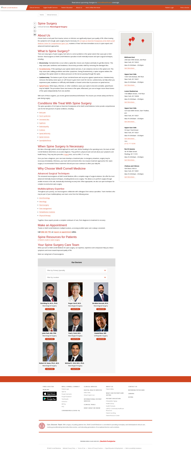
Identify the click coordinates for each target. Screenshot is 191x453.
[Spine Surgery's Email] (35, 34)
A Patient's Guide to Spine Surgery (49, 240)
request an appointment (62, 232)
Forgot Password (66, 396)
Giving (130, 397)
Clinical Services (35, 7)
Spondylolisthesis (45, 140)
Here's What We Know (93, 7)
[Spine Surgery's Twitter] (35, 27)
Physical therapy (45, 215)
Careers (131, 393)
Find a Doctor (48, 386)
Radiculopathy (44, 126)
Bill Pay (64, 404)
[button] (132, 40)
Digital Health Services (50, 7)
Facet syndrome (44, 116)
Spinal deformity (44, 133)
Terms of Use (81, 448)
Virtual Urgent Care (89, 395)
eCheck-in (64, 401)
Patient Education (67, 7)
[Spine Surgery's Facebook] (35, 23)
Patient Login (65, 389)
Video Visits (87, 392)
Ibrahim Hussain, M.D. (100, 303)
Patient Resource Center (113, 415)
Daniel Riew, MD (100, 333)
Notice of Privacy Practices (95, 448)
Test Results (65, 399)
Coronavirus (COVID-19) (71, 410)
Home (42, 15)
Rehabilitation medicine (47, 212)
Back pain (42, 112)
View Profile (50, 309)
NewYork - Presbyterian (96, 441)
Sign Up (64, 391)
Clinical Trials (89, 404)
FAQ (63, 406)
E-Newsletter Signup (111, 401)
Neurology (42, 201)
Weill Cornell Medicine (95, 437)
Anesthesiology (44, 198)
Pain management (45, 208)
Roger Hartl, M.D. (74, 303)
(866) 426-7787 (46, 232)
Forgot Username (67, 394)
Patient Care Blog (111, 413)
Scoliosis (42, 130)
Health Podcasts (110, 406)
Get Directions (129, 68)
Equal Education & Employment (114, 448)
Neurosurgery (44, 205)
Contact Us (132, 386)
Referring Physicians (136, 390)
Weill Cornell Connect (71, 386)
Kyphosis (42, 123)
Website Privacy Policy (69, 448)
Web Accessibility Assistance (133, 448)
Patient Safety (110, 389)
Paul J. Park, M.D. (75, 333)
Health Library (110, 403)
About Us (79, 7)
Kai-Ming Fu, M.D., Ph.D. (49, 303)
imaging (65, 154)
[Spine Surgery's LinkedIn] (35, 31)
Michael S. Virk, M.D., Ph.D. (74, 363)
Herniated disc (44, 119)
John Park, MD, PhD (49, 333)
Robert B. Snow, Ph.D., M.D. (49, 363)
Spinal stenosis (44, 137)
